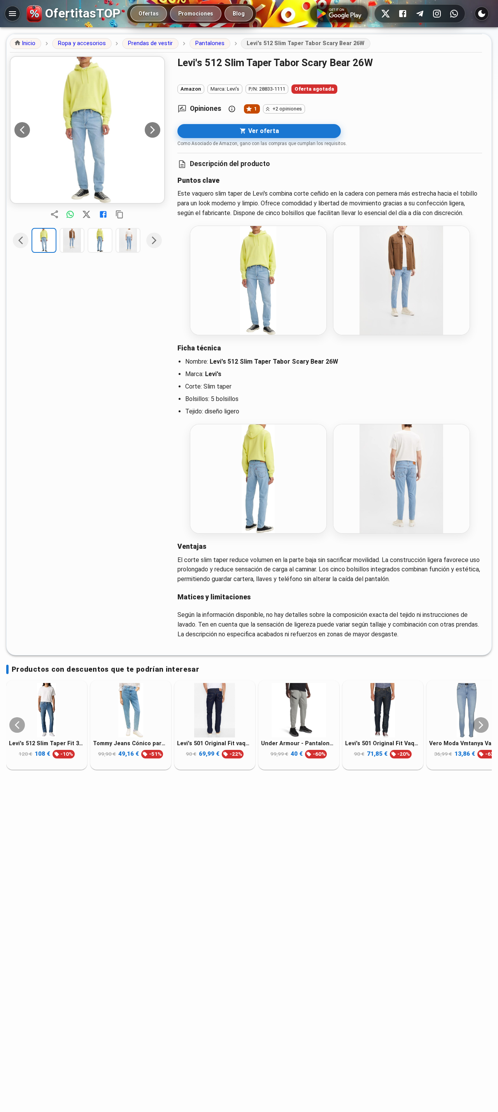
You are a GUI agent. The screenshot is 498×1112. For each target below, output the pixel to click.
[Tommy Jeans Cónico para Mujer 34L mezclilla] (130, 710)
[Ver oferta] (87, 130)
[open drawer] (12, 13)
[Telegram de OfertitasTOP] (420, 13)
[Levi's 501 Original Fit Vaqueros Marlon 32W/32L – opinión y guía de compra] (383, 710)
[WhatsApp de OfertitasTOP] (454, 13)
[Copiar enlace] (119, 214)
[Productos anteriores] (17, 725)
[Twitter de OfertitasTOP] (385, 13)
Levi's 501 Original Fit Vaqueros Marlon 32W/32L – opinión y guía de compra (383, 743)
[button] (25, 43)
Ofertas (149, 14)
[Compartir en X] (86, 214)
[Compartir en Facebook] (103, 214)
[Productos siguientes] (481, 725)
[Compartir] (54, 214)
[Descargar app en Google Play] (339, 13)
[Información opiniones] (232, 109)
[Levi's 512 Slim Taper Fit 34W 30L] (46, 710)
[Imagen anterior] (22, 130)
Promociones (195, 14)
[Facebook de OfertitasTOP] (402, 13)
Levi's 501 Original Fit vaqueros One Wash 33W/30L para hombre (215, 743)
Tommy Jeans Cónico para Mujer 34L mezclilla (130, 743)
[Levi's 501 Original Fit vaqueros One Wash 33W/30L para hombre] (215, 710)
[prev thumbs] (20, 240)
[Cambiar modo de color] (482, 14)
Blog (239, 14)
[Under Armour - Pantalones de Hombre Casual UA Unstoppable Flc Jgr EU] (299, 710)
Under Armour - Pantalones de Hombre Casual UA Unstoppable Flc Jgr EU (299, 743)
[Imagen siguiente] (152, 130)
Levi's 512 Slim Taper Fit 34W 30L (46, 743)
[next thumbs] (154, 240)
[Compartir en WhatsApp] (70, 214)
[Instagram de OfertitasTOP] (437, 13)
